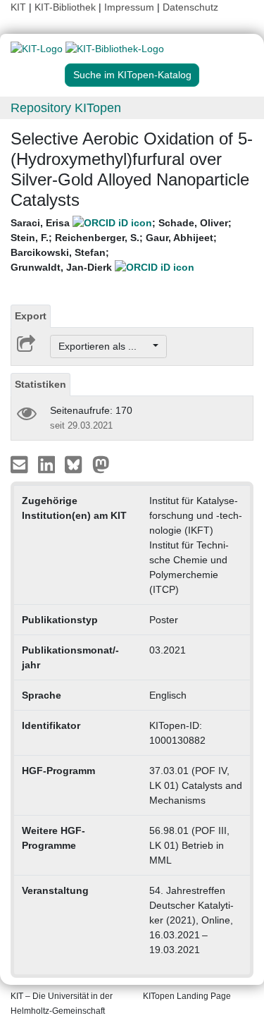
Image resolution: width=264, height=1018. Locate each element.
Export (30, 315)
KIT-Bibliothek (66, 7)
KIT (18, 7)
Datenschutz (190, 7)
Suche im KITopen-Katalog (132, 74)
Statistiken (40, 384)
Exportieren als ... (104, 346)
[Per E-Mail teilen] (21, 464)
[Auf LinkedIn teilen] (48, 464)
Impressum (129, 7)
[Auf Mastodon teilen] (101, 464)
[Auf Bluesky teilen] (77, 464)
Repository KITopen (66, 108)
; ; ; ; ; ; (121, 245)
